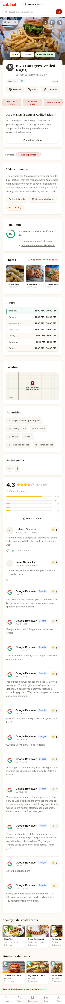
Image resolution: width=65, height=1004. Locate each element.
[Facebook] (17, 468)
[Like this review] (7, 550)
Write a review (53, 102)
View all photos (51, 259)
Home (7, 22)
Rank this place (32, 102)
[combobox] (32, 12)
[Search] (59, 11)
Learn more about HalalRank (36, 240)
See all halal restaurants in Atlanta (23, 989)
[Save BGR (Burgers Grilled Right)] (59, 22)
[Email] (9, 468)
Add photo (36, 259)
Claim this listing (32, 140)
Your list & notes (12, 102)
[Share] (45, 22)
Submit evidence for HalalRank (38, 245)
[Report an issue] (52, 22)
